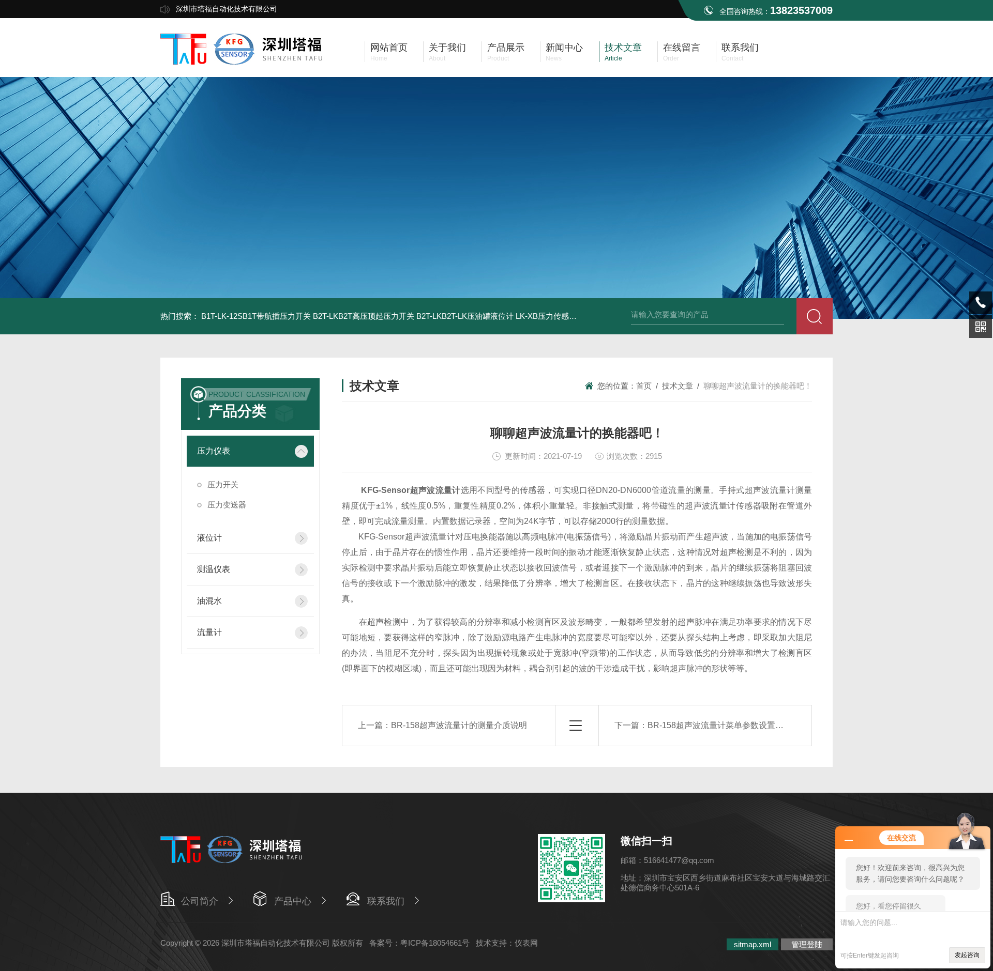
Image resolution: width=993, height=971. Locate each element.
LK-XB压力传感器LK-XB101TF (568, 316)
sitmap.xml (752, 944)
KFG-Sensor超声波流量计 (410, 490)
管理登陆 (806, 944)
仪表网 (526, 942)
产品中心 (292, 901)
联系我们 (385, 901)
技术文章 (677, 385)
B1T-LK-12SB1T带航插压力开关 (256, 316)
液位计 (209, 537)
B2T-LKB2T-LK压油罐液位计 (465, 316)
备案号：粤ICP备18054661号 (419, 942)
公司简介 (199, 901)
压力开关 (222, 484)
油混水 (209, 600)
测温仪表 (213, 569)
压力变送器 (226, 504)
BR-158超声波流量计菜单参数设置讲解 (720, 725)
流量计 (209, 632)
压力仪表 (213, 450)
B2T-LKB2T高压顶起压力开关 (363, 316)
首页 (644, 385)
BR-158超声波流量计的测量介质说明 (459, 725)
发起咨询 (967, 955)
